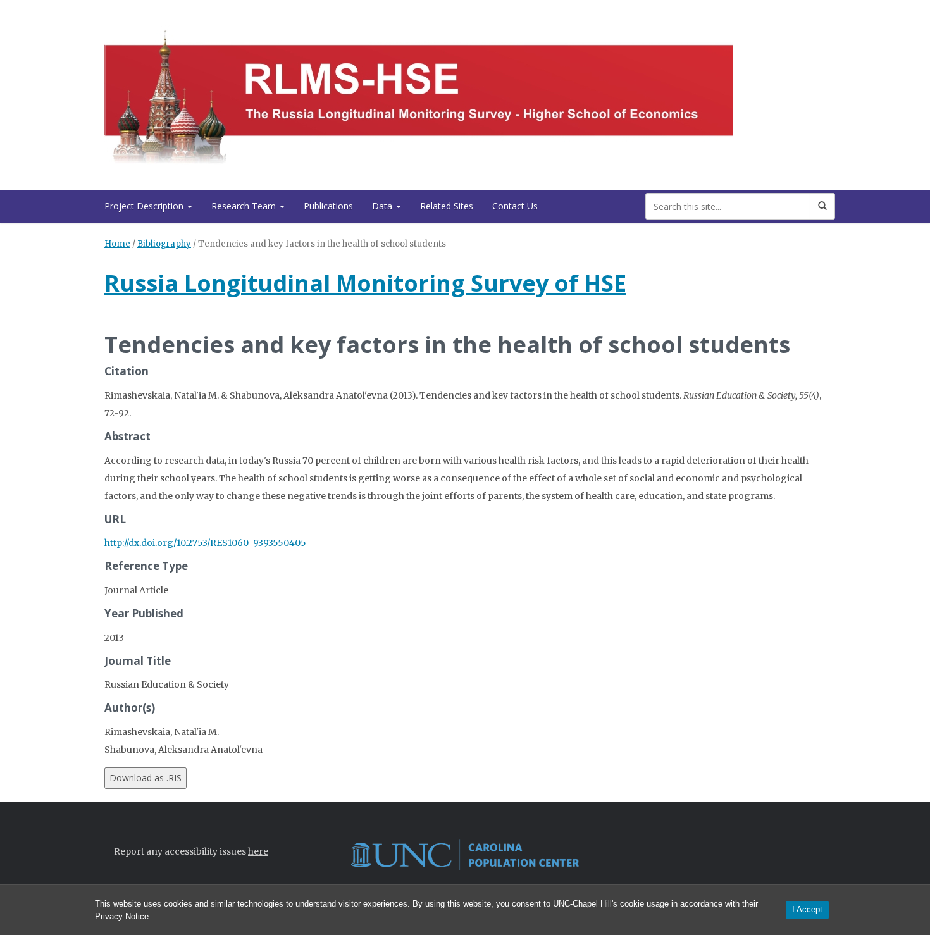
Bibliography (164, 243)
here (258, 851)
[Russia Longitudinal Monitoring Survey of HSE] (418, 92)
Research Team (244, 206)
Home (117, 243)
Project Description (145, 206)
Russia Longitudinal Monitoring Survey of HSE (365, 283)
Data (383, 206)
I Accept (807, 909)
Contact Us (515, 206)
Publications (328, 206)
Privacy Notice (122, 916)
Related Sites (446, 206)
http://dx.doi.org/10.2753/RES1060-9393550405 (205, 542)
